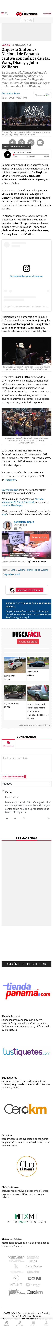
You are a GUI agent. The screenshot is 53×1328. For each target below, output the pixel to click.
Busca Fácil (33, 1272)
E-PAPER (33, 1325)
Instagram (10, 479)
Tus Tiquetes (17, 1272)
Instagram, (7, 502)
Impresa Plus (34, 1285)
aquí (4, 514)
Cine (13, 569)
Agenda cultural (12, 574)
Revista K (17, 1267)
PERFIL (46, 1325)
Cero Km (34, 1292)
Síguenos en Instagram (29, 590)
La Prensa (33, 1258)
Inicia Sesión (27, 20)
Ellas (34, 1262)
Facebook (29, 502)
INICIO (6, 1325)
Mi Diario (17, 1262)
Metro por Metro (17, 1285)
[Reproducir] (7, 154)
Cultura (21, 569)
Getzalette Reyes (11, 93)
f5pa (34, 1278)
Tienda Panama (17, 1292)
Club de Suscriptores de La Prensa (17, 1279)
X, (22, 502)
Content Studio (33, 1267)
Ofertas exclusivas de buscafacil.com (34, 725)
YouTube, (39, 498)
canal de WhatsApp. (12, 505)
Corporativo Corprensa (17, 1257)
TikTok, (17, 502)
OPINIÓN (19, 1325)
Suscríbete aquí (10, 489)
